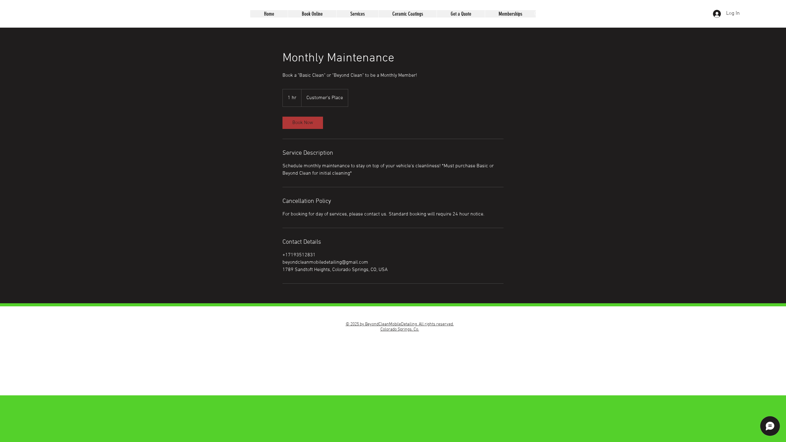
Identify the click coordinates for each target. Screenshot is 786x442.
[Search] (537, 13)
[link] (302, 123)
